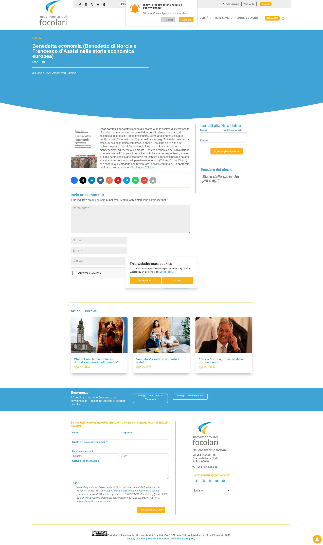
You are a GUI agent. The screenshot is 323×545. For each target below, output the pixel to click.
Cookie (141, 538)
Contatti (266, 4)
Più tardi (168, 19)
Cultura (37, 38)
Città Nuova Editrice (142, 167)
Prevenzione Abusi (231, 4)
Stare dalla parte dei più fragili (220, 178)
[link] (74, 180)
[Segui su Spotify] (104, 4)
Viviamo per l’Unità (196, 18)
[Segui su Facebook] (80, 4)
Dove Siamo (222, 18)
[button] (249, 399)
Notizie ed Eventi (247, 18)
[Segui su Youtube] (98, 4)
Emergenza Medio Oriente (190, 395)
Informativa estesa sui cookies (93, 501)
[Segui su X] (92, 4)
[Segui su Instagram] (86, 4)
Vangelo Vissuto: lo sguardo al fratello (158, 361)
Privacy (131, 538)
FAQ (193, 538)
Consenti (186, 19)
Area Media (249, 4)
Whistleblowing (180, 538)
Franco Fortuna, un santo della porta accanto (221, 361)
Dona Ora (272, 18)
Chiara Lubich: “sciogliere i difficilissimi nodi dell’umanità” (96, 361)
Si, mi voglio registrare (227, 151)
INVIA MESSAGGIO (151, 509)
